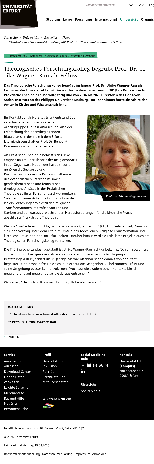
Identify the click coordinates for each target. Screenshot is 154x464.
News (66, 37)
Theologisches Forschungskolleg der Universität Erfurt (54, 314)
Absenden (131, 5)
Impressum (82, 454)
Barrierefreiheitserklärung (22, 454)
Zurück (14, 337)
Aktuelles (50, 37)
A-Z (141, 5)
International (106, 19)
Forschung (83, 19)
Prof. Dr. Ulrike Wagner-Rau (34, 322)
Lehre (67, 19)
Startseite (11, 37)
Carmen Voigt (53, 428)
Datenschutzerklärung (57, 454)
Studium (53, 19)
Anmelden (99, 454)
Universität (129, 19)
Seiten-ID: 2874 (75, 428)
